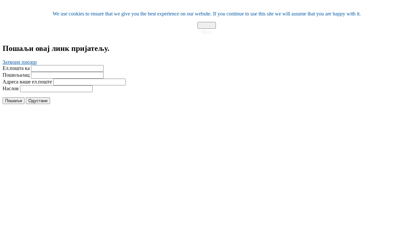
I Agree (206, 25)
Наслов (11, 88)
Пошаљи (13, 100)
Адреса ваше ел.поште (27, 81)
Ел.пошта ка (16, 68)
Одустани (37, 100)
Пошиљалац (16, 75)
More (206, 31)
